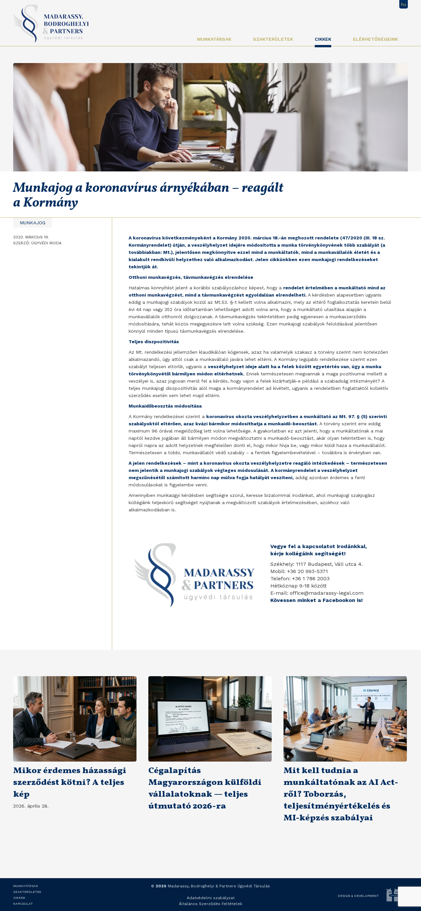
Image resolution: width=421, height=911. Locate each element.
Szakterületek (273, 39)
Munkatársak (214, 39)
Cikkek (323, 39)
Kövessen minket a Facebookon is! (316, 600)
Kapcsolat (23, 903)
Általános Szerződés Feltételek (210, 903)
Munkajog (32, 222)
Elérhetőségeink (375, 39)
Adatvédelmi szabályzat (211, 898)
